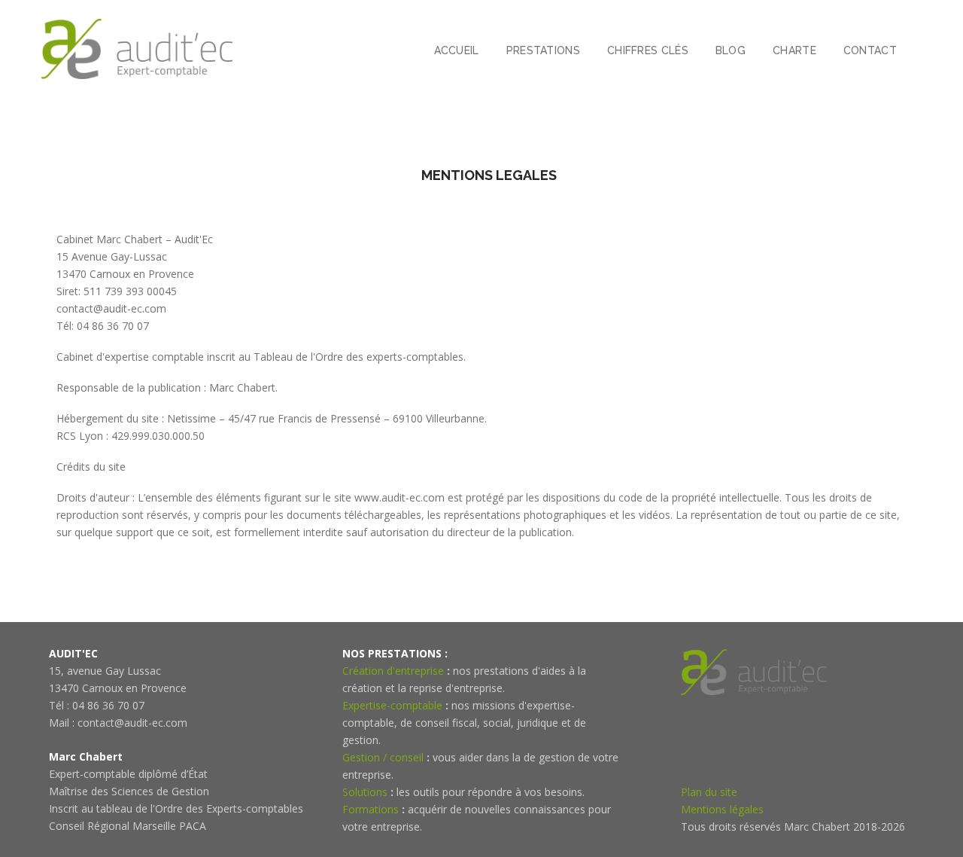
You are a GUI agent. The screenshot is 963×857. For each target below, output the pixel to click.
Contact (870, 50)
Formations (370, 809)
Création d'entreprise (393, 670)
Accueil (456, 50)
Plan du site (709, 792)
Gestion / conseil (383, 757)
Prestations (543, 50)
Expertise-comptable (392, 705)
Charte (794, 50)
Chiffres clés (647, 50)
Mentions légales (722, 809)
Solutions (364, 792)
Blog (730, 50)
